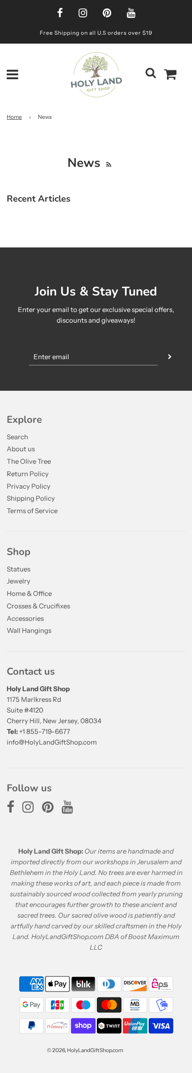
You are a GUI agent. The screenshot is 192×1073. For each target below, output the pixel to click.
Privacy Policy (28, 486)
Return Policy (28, 474)
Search (17, 437)
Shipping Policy (31, 498)
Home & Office (29, 593)
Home (14, 116)
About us (21, 449)
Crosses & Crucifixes (38, 606)
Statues (18, 569)
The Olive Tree (29, 461)
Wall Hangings (29, 630)
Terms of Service (32, 510)
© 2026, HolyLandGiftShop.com (85, 1050)
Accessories (25, 618)
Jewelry (18, 581)
